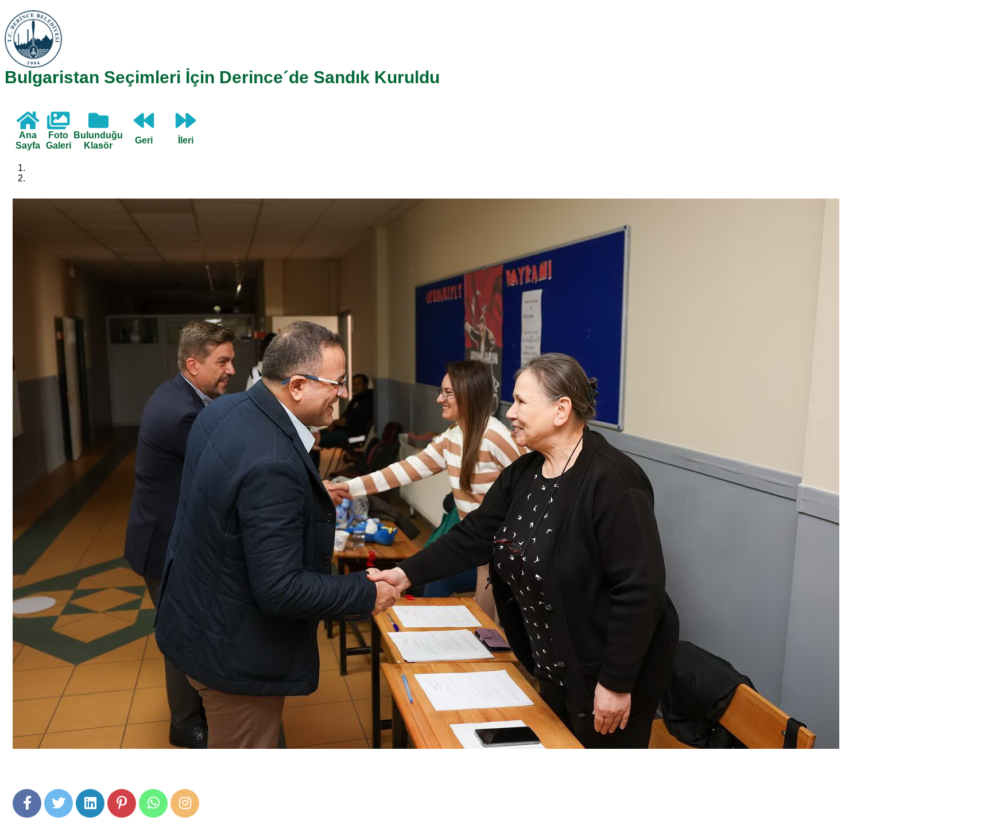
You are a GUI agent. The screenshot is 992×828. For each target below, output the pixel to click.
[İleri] (186, 125)
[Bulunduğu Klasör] (98, 125)
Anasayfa (47, 168)
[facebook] (27, 803)
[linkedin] (90, 803)
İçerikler (44, 178)
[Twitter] (58, 803)
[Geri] (144, 125)
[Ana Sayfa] (28, 125)
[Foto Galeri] (58, 125)
